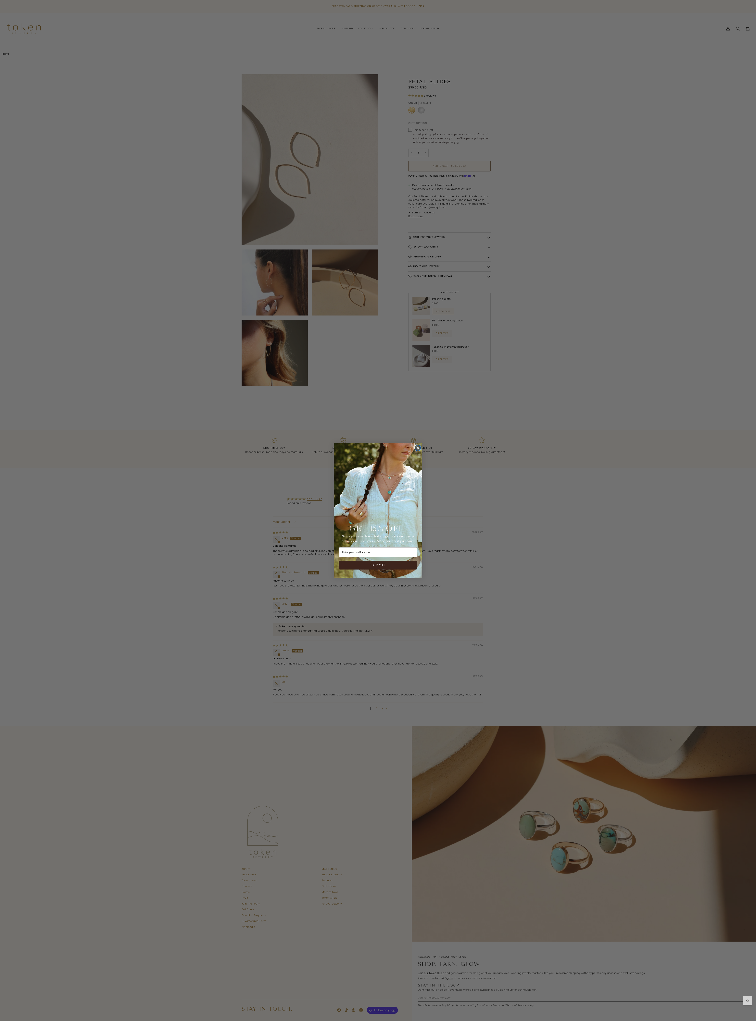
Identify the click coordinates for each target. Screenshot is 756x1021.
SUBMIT (378, 565)
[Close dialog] (418, 448)
